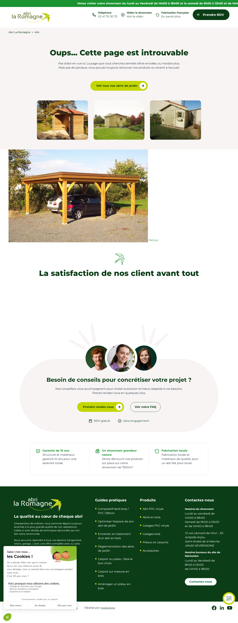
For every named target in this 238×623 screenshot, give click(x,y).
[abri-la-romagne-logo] (31, 17)
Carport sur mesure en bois (113, 573)
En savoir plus (171, 16)
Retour (153, 240)
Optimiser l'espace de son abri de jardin (116, 523)
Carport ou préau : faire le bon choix (115, 561)
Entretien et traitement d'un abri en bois (114, 536)
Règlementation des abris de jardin (116, 548)
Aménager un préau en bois (114, 586)
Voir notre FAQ (145, 407)
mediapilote (107, 607)
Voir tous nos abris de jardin (116, 85)
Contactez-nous (200, 581)
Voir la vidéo (135, 16)
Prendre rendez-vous (98, 407)
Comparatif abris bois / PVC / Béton (113, 511)
